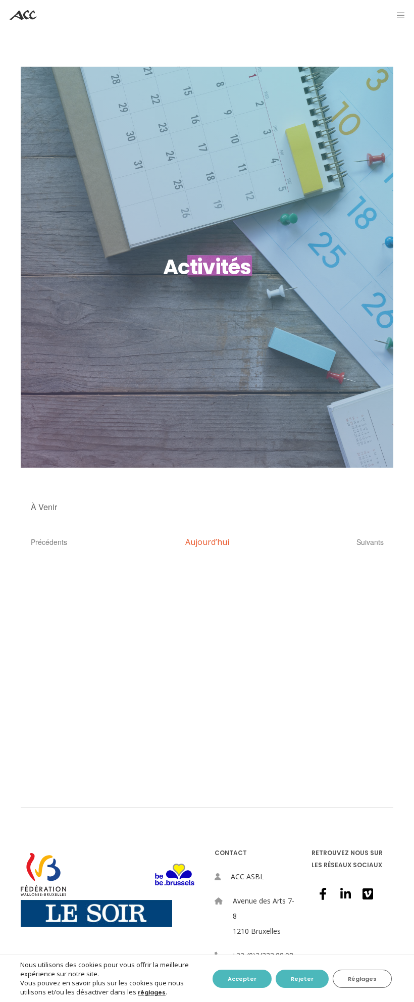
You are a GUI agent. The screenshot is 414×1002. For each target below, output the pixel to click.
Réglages (362, 979)
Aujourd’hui (207, 541)
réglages (152, 992)
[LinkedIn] (345, 892)
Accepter (242, 979)
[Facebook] (323, 892)
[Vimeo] (367, 892)
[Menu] (397, 15)
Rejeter (302, 979)
